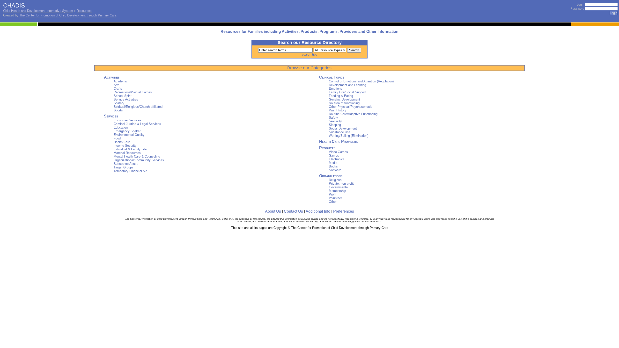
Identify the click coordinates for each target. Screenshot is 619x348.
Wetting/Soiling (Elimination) (348, 136)
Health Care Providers (338, 141)
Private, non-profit (341, 183)
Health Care (122, 142)
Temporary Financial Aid (130, 171)
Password (577, 8)
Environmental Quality (129, 135)
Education (121, 127)
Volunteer (335, 198)
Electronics (337, 159)
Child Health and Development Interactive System (38, 11)
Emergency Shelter (127, 131)
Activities (111, 77)
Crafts (118, 88)
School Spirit (123, 96)
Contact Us (293, 211)
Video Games (338, 152)
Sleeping (335, 125)
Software (335, 170)
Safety (333, 117)
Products (327, 148)
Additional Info (318, 211)
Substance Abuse (126, 164)
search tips (309, 54)
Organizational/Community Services (139, 160)
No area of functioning (344, 103)
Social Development (343, 128)
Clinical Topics (331, 77)
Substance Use (339, 132)
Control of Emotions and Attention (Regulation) (361, 81)
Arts (116, 85)
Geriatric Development (344, 99)
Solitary (119, 103)
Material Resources (127, 153)
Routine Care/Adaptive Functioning (353, 114)
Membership (337, 191)
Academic (121, 81)
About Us (273, 211)
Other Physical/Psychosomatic (350, 107)
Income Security (125, 145)
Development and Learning (347, 85)
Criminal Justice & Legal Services (137, 124)
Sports (118, 110)
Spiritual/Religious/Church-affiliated (138, 107)
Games (334, 155)
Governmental (338, 187)
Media (333, 163)
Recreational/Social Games (133, 92)
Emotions (335, 88)
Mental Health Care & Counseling (137, 156)
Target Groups (123, 167)
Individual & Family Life (130, 149)
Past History (337, 110)
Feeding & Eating (341, 96)
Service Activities (126, 99)
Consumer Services (127, 120)
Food (117, 138)
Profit (332, 194)
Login (580, 4)
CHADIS (14, 5)
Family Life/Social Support (347, 92)
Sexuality (335, 121)
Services (111, 116)
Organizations (330, 176)
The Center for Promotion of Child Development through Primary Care (67, 15)
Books (333, 166)
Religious (335, 180)
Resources (84, 11)
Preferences (343, 211)
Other (333, 201)
